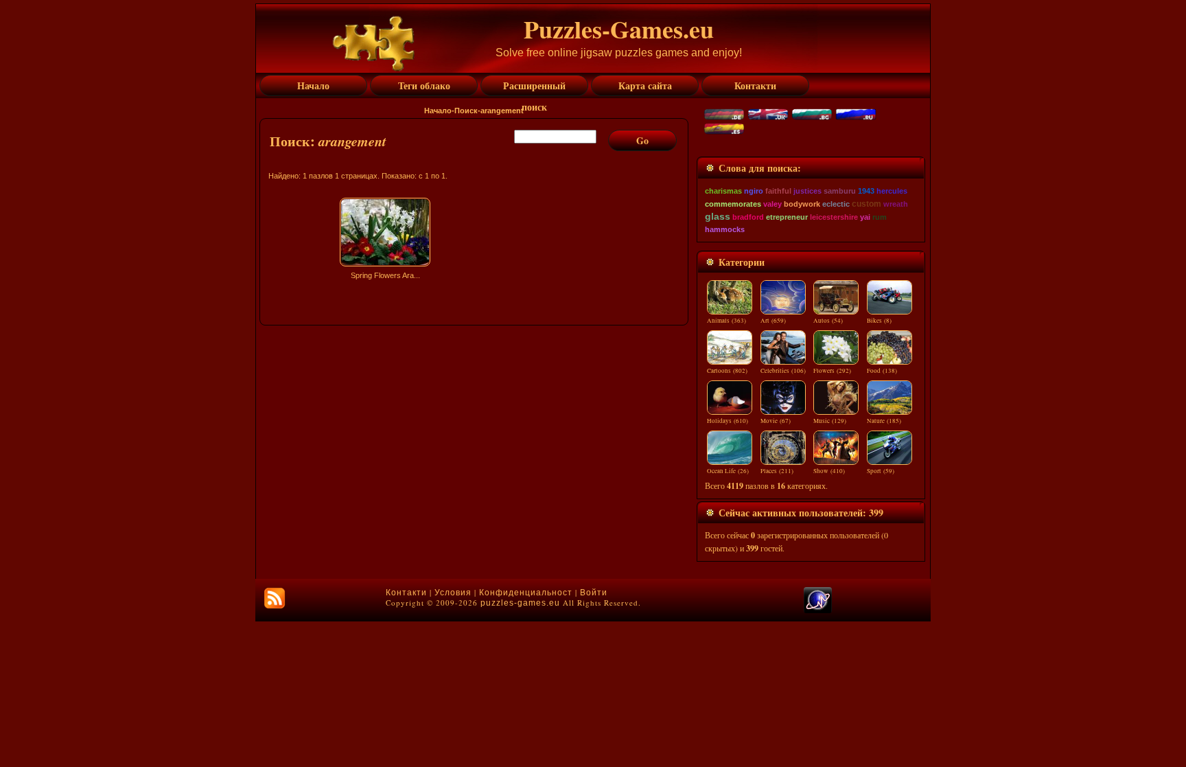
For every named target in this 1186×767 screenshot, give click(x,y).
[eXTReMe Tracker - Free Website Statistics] (818, 610)
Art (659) (773, 321)
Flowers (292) (832, 371)
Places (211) (776, 471)
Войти (593, 592)
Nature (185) (884, 421)
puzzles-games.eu (520, 603)
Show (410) (829, 471)
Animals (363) (726, 321)
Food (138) (882, 371)
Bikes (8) (879, 321)
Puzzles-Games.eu (619, 29)
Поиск (466, 110)
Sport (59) (880, 471)
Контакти (406, 592)
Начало (438, 110)
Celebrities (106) (783, 371)
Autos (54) (828, 321)
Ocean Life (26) (728, 471)
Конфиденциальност (525, 592)
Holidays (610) (727, 421)
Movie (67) (775, 421)
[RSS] (275, 598)
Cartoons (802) (727, 371)
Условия (453, 592)
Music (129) (829, 421)
